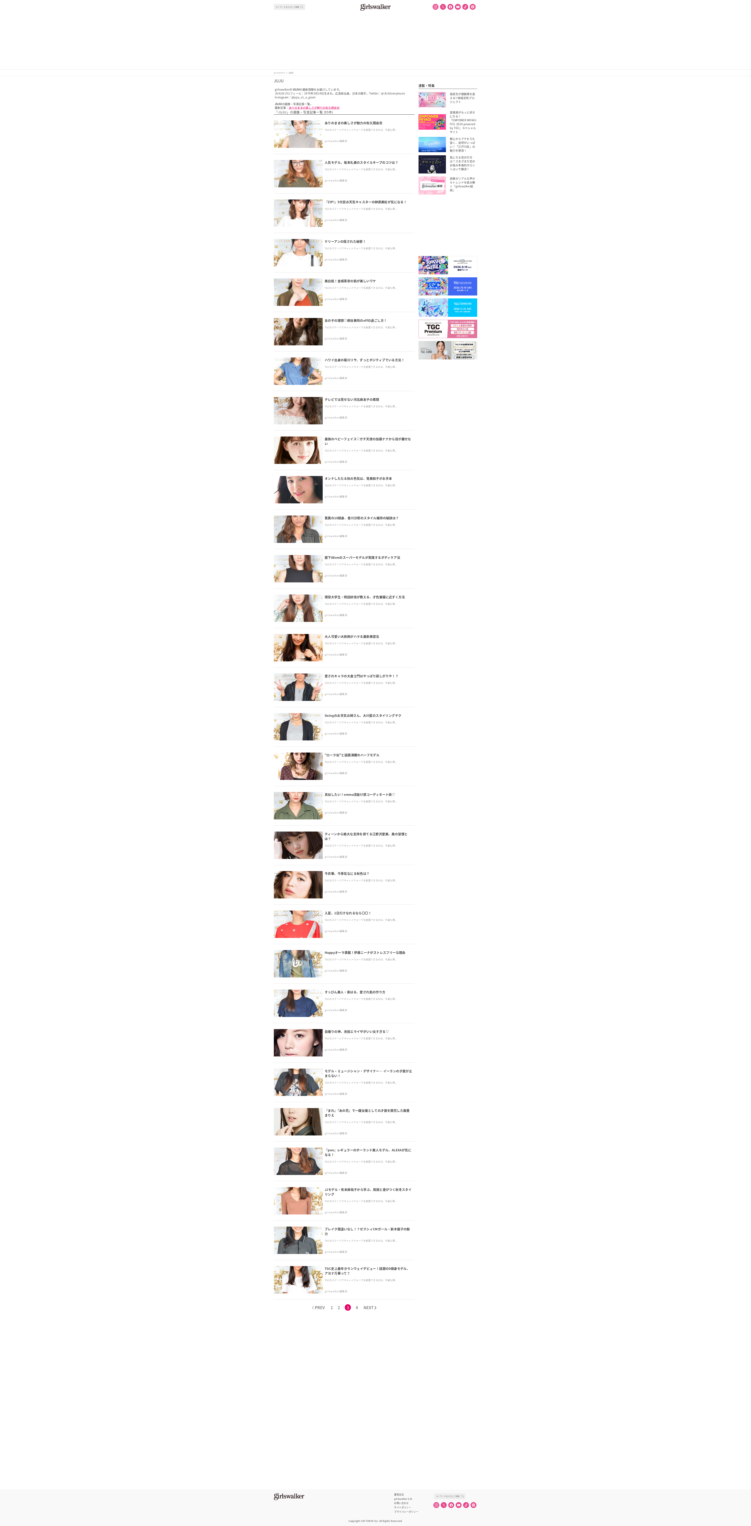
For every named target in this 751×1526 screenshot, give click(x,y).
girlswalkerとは (403, 1499)
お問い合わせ (401, 1503)
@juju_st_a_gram (303, 97)
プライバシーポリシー (406, 1512)
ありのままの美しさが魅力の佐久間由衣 (314, 108)
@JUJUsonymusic (393, 93)
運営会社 (399, 1494)
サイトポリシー (402, 1507)
